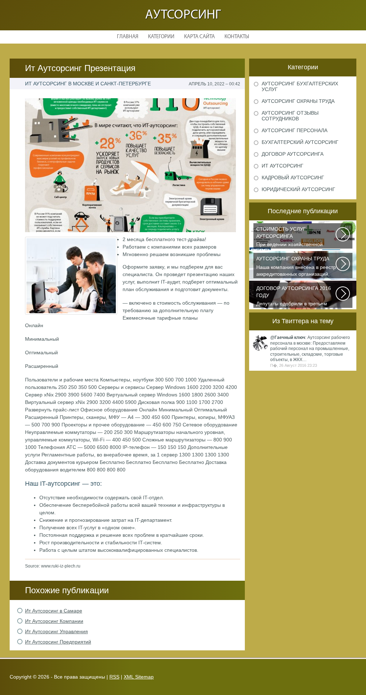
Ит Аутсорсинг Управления (56, 631)
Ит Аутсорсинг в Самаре (53, 611)
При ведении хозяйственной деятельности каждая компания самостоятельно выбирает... (293, 237)
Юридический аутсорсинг (298, 189)
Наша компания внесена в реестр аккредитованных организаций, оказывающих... (296, 267)
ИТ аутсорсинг (282, 166)
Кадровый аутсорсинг (293, 177)
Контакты (236, 37)
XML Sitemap (139, 677)
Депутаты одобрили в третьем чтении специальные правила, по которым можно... (295, 296)
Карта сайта (199, 37)
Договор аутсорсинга (292, 154)
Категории (161, 37)
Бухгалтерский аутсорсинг (300, 142)
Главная (127, 37)
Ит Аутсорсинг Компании (54, 621)
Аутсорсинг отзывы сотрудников (290, 115)
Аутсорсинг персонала (294, 130)
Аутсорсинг (183, 15)
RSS (114, 677)
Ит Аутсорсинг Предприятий (58, 642)
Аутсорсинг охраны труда (298, 101)
